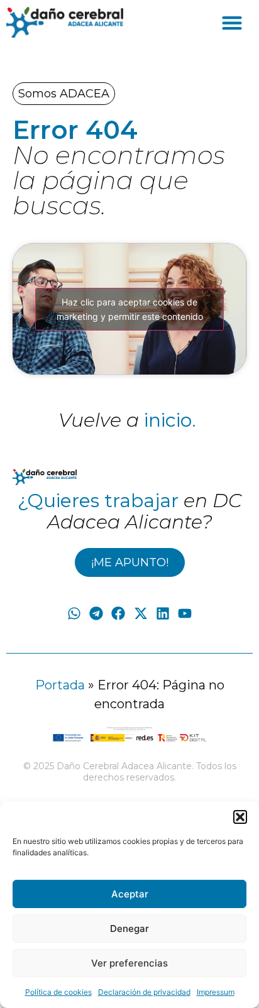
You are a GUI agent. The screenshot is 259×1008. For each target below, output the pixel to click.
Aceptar (129, 894)
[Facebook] (118, 614)
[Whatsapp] (74, 614)
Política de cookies (58, 992)
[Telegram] (96, 614)
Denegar (129, 928)
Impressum (215, 992)
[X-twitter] (141, 614)
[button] (240, 817)
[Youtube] (185, 614)
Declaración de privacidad (144, 992)
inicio (168, 420)
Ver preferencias (129, 963)
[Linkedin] (163, 614)
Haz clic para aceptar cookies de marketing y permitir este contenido (130, 309)
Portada (60, 685)
